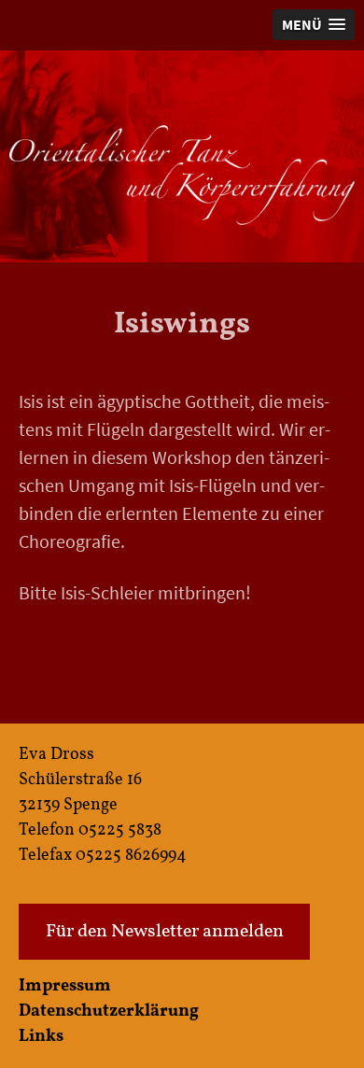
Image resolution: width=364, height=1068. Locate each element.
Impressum (65, 986)
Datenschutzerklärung (109, 1011)
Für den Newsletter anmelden (165, 932)
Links (41, 1036)
